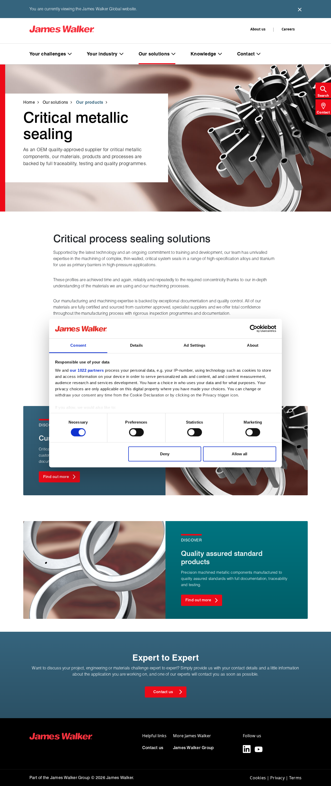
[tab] (323, 90)
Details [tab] (136, 345)
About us (257, 29)
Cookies (258, 778)
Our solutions (154, 53)
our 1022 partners (87, 370)
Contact (246, 53)
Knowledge (203, 53)
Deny (164, 453)
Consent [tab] (78, 345)
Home (29, 102)
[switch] (136, 432)
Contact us (152, 747)
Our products (89, 102)
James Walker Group (193, 747)
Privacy (277, 778)
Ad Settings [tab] (194, 345)
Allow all (239, 453)
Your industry (102, 53)
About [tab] (252, 345)
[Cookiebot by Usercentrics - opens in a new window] (253, 329)
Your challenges (47, 53)
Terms (295, 778)
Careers (288, 29)
